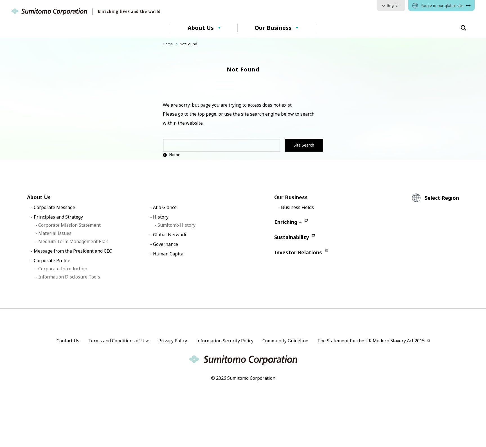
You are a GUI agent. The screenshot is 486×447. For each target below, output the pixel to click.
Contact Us (68, 341)
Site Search (304, 145)
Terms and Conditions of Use (118, 341)
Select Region (442, 197)
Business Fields (297, 207)
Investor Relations (298, 252)
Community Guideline (285, 341)
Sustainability (291, 237)
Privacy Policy (172, 341)
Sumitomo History (176, 225)
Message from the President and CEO (73, 251)
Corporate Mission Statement (69, 225)
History (160, 217)
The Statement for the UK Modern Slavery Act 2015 (371, 341)
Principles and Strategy (58, 217)
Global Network (169, 235)
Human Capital (169, 254)
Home (174, 154)
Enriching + (288, 222)
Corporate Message (54, 207)
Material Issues (54, 233)
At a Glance (165, 207)
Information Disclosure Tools (69, 277)
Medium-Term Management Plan (73, 241)
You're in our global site (442, 5)
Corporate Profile (52, 260)
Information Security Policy (224, 341)
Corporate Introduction (62, 269)
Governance (165, 244)
